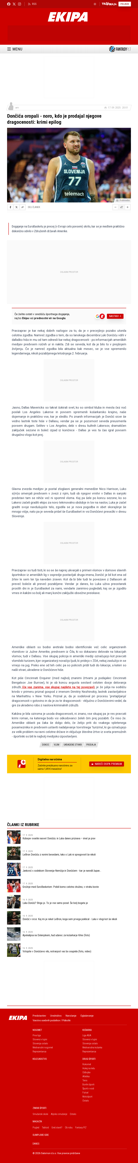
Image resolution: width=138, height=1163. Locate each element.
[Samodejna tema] (95, 4)
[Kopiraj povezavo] (22, 207)
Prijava (124, 4)
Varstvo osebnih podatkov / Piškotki (52, 1020)
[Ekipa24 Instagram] (19, 4)
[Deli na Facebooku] (10, 207)
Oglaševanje (87, 1015)
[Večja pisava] (127, 207)
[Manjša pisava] (115, 207)
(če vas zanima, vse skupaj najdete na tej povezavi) (58, 687)
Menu (17, 49)
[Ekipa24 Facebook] (8, 4)
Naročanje (71, 1015)
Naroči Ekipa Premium (108, 764)
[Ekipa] (68, 17)
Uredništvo (56, 1015)
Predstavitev (39, 1015)
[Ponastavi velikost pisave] (121, 207)
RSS (34, 4)
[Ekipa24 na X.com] (14, 4)
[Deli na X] (16, 207)
